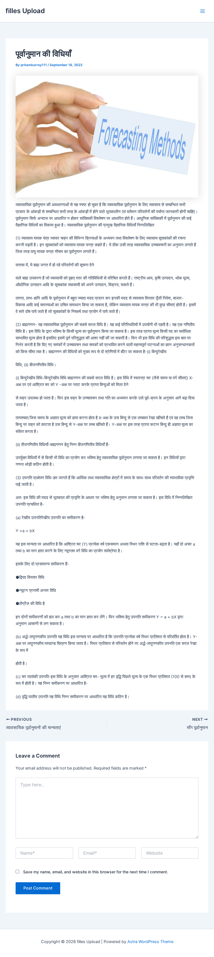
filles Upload (25, 11)
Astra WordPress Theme (150, 941)
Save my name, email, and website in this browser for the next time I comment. (95, 871)
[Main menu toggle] (202, 11)
